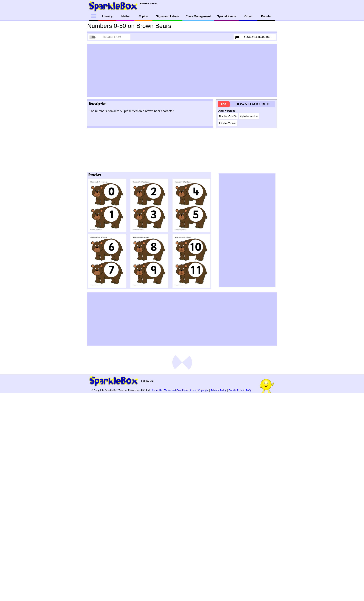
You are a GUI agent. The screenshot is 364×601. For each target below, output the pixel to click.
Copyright (203, 390)
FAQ (248, 390)
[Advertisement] (182, 70)
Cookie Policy (236, 390)
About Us (157, 390)
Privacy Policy (219, 390)
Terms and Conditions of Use (180, 390)
